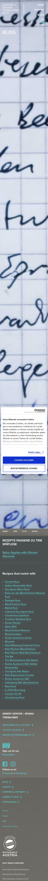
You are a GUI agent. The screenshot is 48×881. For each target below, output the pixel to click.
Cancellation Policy (10, 826)
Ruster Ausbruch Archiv (18, 637)
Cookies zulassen (24, 460)
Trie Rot (9, 656)
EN (43, 25)
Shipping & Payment (13, 792)
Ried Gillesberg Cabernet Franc (22, 645)
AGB (4, 821)
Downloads (9, 802)
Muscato (10, 641)
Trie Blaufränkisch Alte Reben (21, 660)
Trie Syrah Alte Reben (17, 671)
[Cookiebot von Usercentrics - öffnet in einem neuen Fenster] (34, 410)
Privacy (5, 811)
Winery (39, 9)
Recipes (35, 531)
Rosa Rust (10, 686)
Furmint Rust (12, 581)
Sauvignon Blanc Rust (17, 589)
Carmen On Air (13, 693)
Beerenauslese (13, 634)
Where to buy (10, 797)
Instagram (21, 773)
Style (24, 531)
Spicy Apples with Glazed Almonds (20, 554)
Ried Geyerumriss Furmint (19, 675)
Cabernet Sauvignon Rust (19, 611)
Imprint (5, 816)
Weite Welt (11, 626)
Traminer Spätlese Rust (18, 619)
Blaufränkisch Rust (15, 604)
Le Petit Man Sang (15, 690)
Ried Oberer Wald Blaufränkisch (23, 652)
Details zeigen (34, 452)
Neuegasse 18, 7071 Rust (16, 725)
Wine (41, 4)
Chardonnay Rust (14, 697)
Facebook (7, 773)
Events (6, 787)
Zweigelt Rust (12, 600)
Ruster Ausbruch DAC (17, 678)
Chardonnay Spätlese (17, 615)
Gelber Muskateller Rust (18, 585)
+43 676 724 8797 (11, 730)
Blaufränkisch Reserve (17, 630)
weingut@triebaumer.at (16, 735)
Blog (41, 14)
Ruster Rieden (13, 622)
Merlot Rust (11, 608)
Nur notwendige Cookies (24, 468)
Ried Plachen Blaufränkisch (20, 649)
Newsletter (8, 754)
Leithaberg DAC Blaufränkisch (22, 682)
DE (38, 25)
